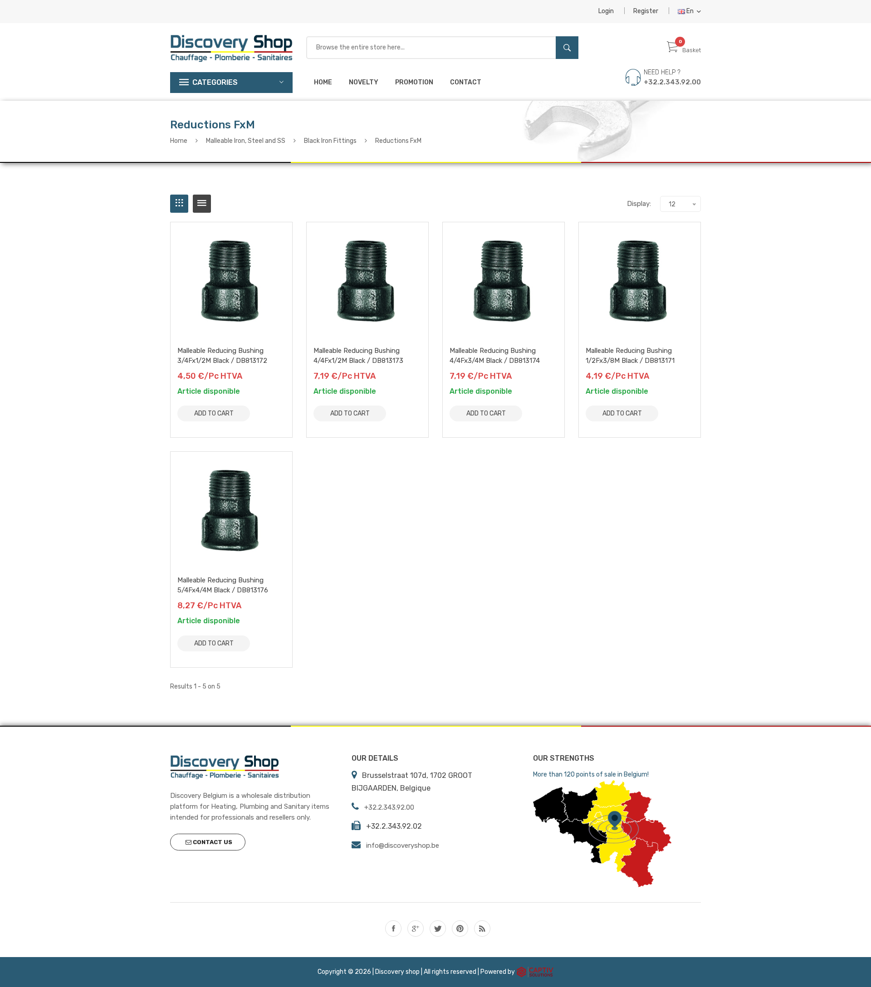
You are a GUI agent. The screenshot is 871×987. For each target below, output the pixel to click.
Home (323, 82)
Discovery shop (397, 972)
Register (645, 11)
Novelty (363, 82)
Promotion (414, 82)
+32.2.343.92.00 (672, 82)
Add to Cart (214, 413)
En (690, 11)
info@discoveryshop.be (402, 845)
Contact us (211, 842)
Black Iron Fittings (330, 141)
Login (606, 11)
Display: (639, 204)
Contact (465, 82)
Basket (691, 50)
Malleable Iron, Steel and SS (245, 141)
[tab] (179, 204)
